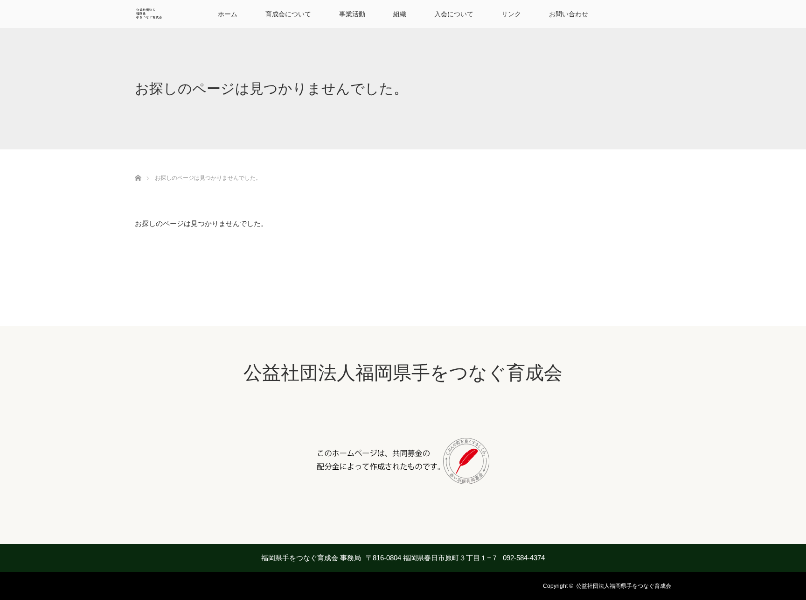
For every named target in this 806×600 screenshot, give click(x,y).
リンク (511, 14)
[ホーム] (138, 166)
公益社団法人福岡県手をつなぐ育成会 (403, 372)
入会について (453, 14)
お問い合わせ (568, 14)
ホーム (227, 14)
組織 (399, 14)
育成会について (288, 14)
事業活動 (352, 14)
